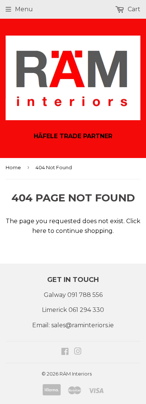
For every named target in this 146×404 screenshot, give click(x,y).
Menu (24, 9)
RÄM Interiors (76, 374)
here (39, 230)
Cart (133, 9)
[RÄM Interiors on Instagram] (78, 352)
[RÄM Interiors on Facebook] (65, 352)
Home (13, 167)
